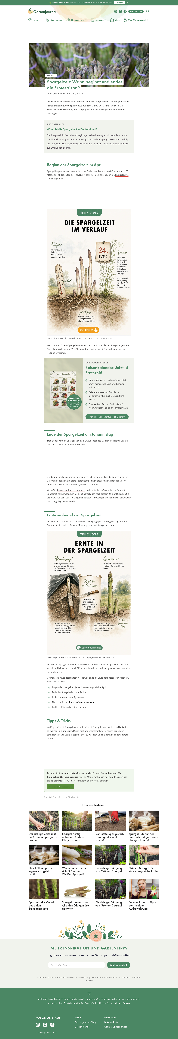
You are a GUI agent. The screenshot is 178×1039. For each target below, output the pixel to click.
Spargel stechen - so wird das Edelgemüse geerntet (75, 905)
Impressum (110, 1017)
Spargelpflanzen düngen (81, 702)
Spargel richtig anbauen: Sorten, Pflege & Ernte (73, 837)
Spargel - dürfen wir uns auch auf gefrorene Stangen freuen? (143, 837)
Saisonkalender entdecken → (61, 787)
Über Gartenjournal (137, 20)
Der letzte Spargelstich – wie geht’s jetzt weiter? (109, 837)
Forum (35, 20)
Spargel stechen (105, 525)
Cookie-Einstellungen (116, 1026)
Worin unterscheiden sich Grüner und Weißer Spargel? (75, 871)
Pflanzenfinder (77, 20)
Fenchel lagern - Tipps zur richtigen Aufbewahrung (142, 905)
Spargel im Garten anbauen (71, 490)
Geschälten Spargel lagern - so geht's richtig (41, 871)
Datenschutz (111, 1022)
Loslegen (119, 2)
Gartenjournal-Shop (86, 1022)
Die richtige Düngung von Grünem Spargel (108, 869)
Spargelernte (121, 174)
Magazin (100, 20)
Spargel (51, 171)
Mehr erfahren (122, 1003)
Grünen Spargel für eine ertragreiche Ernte (143, 869)
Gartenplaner (56, 20)
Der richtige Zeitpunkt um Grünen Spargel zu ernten (43, 837)
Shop (117, 20)
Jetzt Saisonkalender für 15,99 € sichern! (107, 417)
